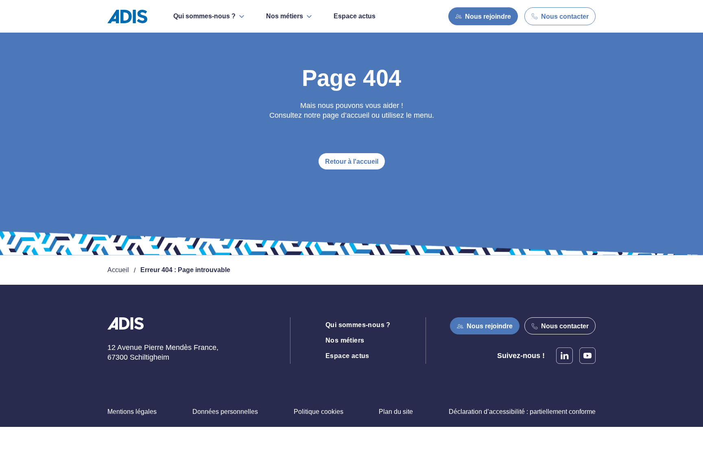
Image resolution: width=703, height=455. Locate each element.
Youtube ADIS (587, 355)
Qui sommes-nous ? (358, 324)
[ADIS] (130, 16)
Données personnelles (225, 411)
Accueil (118, 269)
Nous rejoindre (488, 16)
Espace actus (355, 16)
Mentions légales (132, 411)
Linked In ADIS (564, 355)
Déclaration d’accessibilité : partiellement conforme (522, 411)
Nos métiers (344, 340)
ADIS (125, 328)
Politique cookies (318, 411)
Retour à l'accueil (351, 161)
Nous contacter (565, 16)
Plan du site (396, 411)
